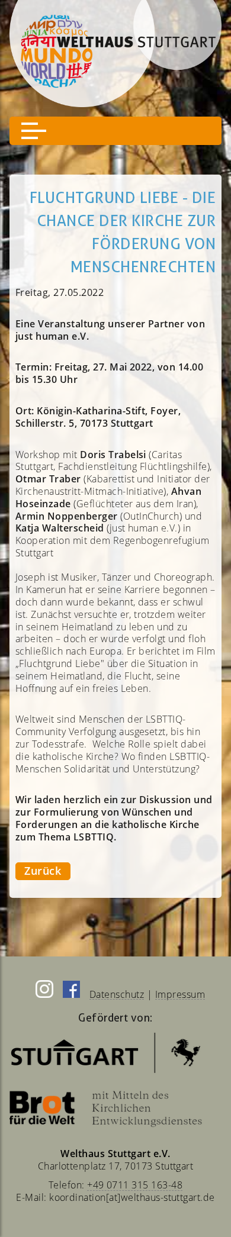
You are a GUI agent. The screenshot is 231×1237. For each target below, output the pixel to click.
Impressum (180, 994)
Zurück (42, 871)
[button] (33, 131)
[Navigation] (115, 131)
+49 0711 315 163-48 (134, 1184)
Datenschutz (116, 994)
